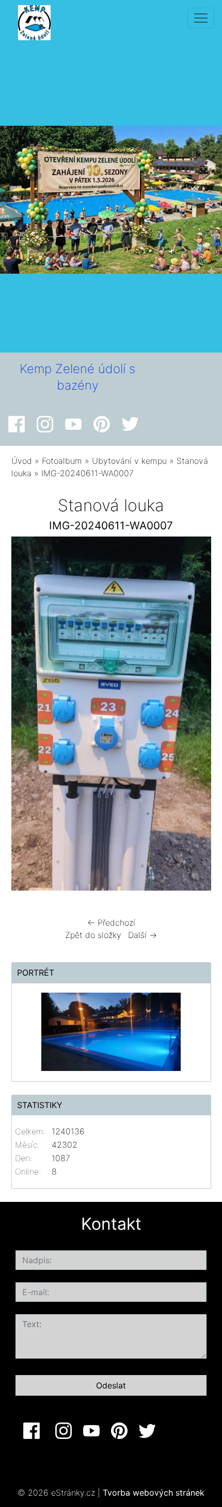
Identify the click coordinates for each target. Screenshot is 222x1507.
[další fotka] (194, 716)
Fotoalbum (62, 461)
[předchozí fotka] (28, 716)
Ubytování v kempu (129, 461)
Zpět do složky (93, 935)
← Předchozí (111, 922)
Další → (142, 935)
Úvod (21, 461)
